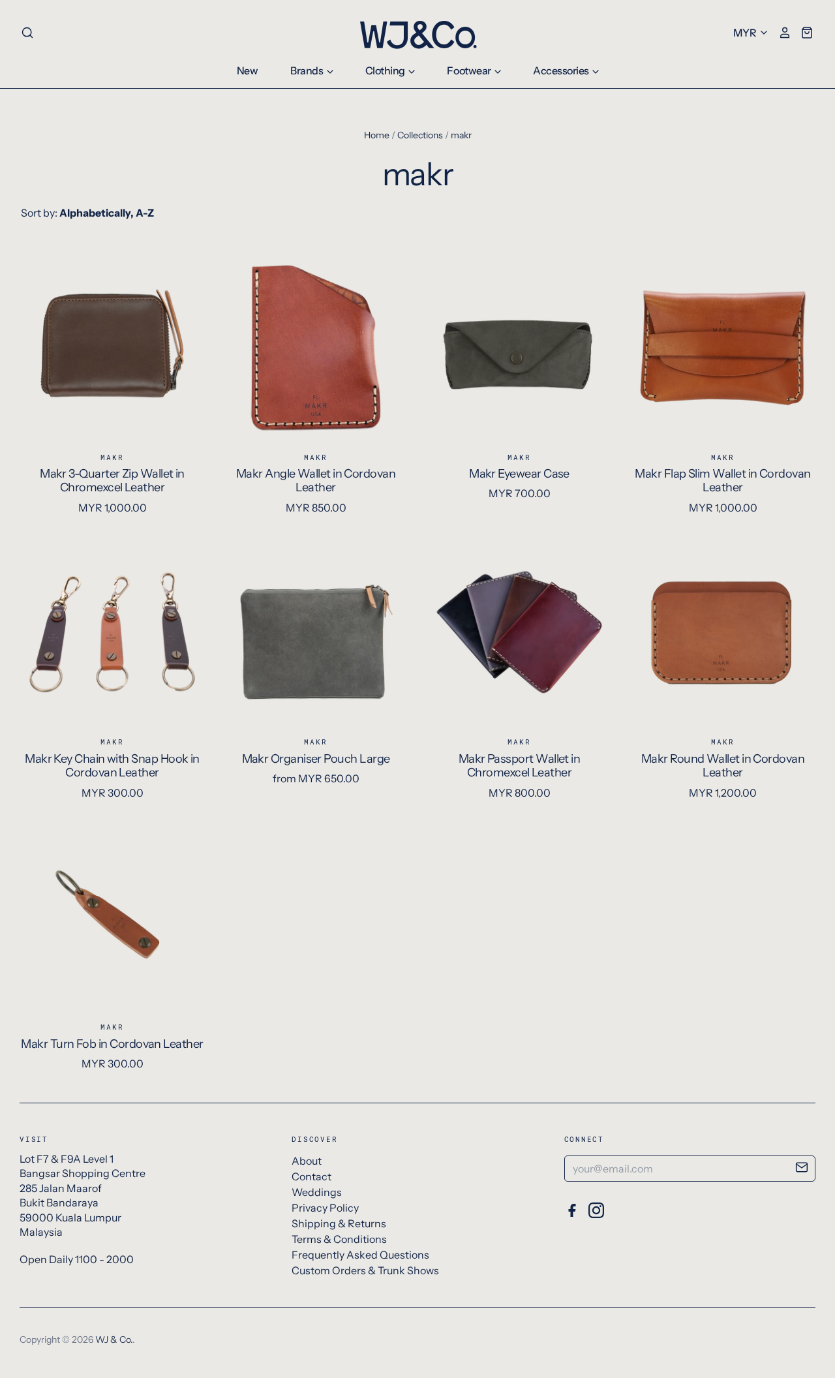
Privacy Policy (325, 1207)
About (307, 1160)
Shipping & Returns (339, 1223)
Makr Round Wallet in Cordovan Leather (722, 766)
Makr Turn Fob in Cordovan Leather (112, 1044)
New (247, 70)
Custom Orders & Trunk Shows (365, 1270)
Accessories (561, 71)
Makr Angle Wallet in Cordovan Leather (315, 481)
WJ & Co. (113, 1339)
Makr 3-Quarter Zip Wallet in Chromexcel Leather (112, 481)
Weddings (317, 1192)
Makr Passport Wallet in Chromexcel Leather (520, 766)
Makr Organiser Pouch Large (316, 759)
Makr (111, 457)
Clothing (386, 71)
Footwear (470, 71)
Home (376, 135)
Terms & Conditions (339, 1239)
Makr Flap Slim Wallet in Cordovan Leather (722, 481)
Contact (311, 1176)
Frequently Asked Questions (360, 1254)
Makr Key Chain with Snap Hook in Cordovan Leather (112, 766)
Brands (307, 71)
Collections (420, 135)
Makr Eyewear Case (519, 474)
